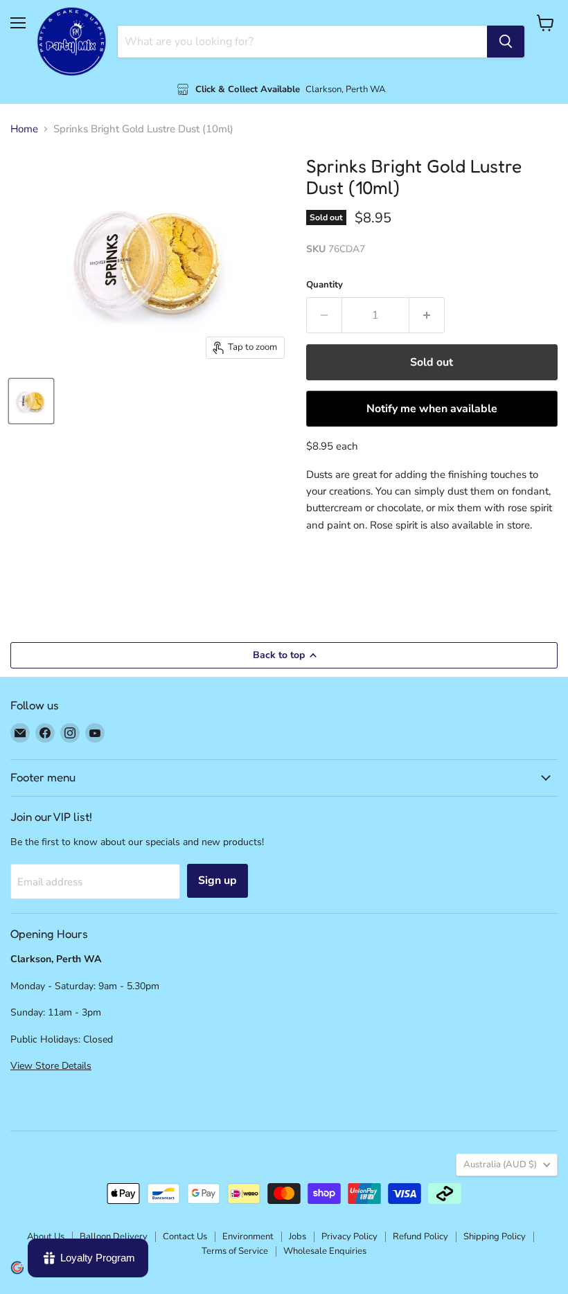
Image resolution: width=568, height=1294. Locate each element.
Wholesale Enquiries (324, 1251)
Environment (248, 1236)
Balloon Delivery (114, 1236)
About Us (45, 1236)
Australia (500, 1164)
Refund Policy (420, 1236)
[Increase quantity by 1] (427, 315)
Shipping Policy (494, 1236)
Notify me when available (431, 408)
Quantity (324, 285)
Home (24, 129)
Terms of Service (235, 1251)
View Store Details (50, 1065)
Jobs (297, 1236)
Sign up (217, 880)
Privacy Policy (349, 1236)
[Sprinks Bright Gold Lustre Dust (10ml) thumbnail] (31, 401)
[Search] (505, 41)
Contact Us (185, 1236)
